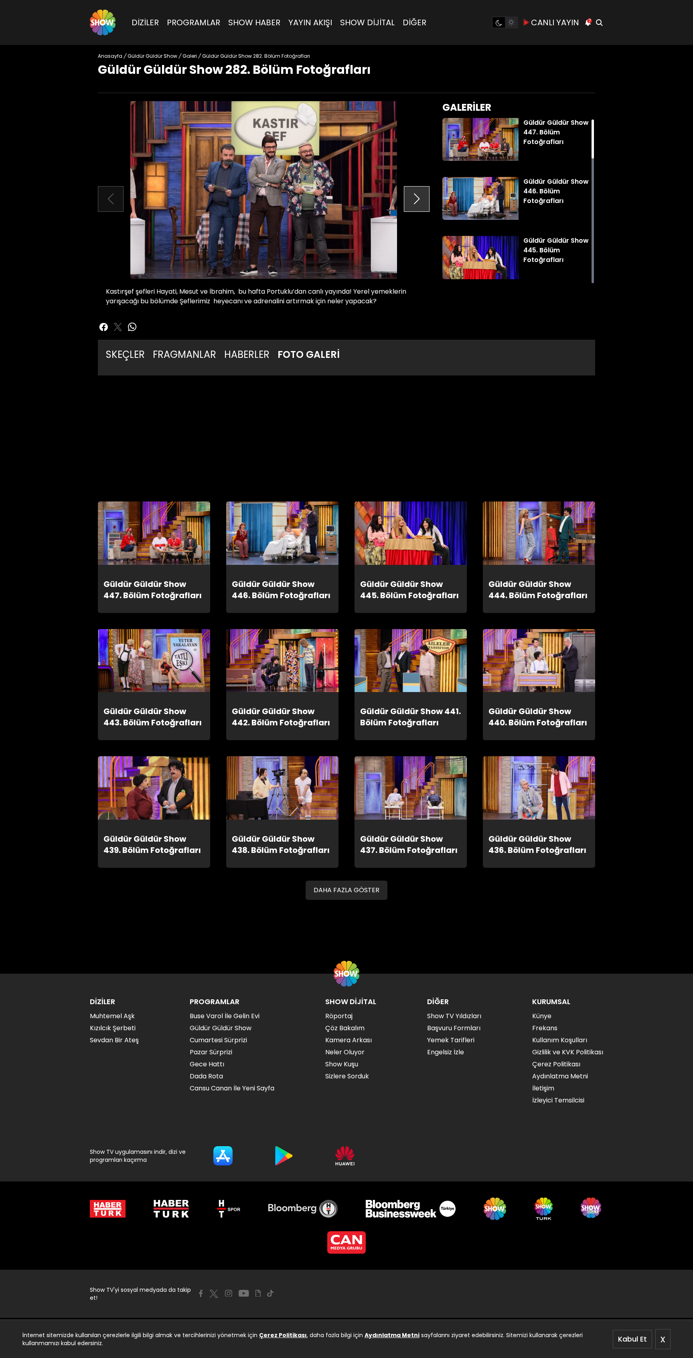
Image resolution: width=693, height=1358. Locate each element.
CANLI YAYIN (555, 22)
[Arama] (599, 22)
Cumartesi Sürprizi (218, 1040)
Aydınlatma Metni (392, 1335)
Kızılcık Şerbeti (113, 1028)
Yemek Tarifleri (450, 1040)
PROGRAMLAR (193, 22)
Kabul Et (632, 1339)
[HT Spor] (228, 1209)
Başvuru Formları (453, 1028)
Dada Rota (206, 1076)
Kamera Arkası (348, 1040)
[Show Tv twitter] (118, 327)
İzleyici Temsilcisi (558, 1100)
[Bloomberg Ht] (303, 1209)
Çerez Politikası (283, 1335)
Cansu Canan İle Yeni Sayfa (232, 1088)
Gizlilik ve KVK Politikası (567, 1052)
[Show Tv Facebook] (201, 1293)
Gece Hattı (207, 1064)
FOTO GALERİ (309, 354)
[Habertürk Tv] (171, 1209)
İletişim (543, 1088)
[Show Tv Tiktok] (270, 1293)
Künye (541, 1016)
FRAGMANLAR (184, 354)
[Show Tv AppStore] (223, 1155)
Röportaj (339, 1016)
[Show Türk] (544, 1209)
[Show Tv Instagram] (228, 1293)
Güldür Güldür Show (220, 1028)
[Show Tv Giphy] (258, 1293)
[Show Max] (592, 1209)
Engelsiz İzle (445, 1052)
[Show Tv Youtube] (244, 1293)
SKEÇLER (125, 354)
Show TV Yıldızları (454, 1016)
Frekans (544, 1028)
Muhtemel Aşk (112, 1016)
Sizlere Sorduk (347, 1076)
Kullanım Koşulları (559, 1040)
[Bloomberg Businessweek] (410, 1209)
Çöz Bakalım (345, 1028)
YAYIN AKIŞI (310, 22)
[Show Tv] (103, 22)
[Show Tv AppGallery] (345, 1155)
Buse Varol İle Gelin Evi (224, 1016)
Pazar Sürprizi (211, 1052)
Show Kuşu (341, 1064)
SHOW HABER (254, 22)
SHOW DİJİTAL (367, 22)
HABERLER (247, 354)
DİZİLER (145, 22)
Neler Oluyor (345, 1052)
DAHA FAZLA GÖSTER (346, 890)
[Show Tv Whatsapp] (132, 327)
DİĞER (414, 22)
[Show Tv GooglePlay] (284, 1155)
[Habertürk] (108, 1209)
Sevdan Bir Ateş (114, 1040)
